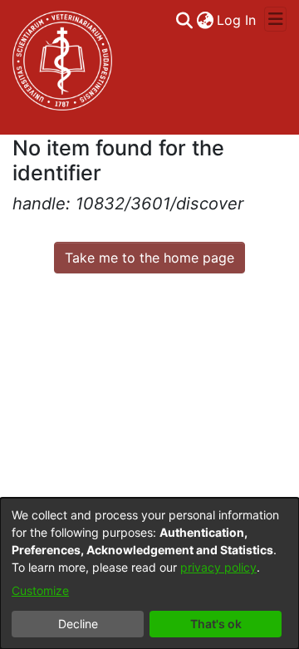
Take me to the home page (149, 257)
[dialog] (149, 573)
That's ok (216, 624)
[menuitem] (204, 20)
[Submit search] (184, 20)
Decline (78, 624)
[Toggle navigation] (275, 19)
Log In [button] (237, 20)
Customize (40, 590)
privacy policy (218, 567)
